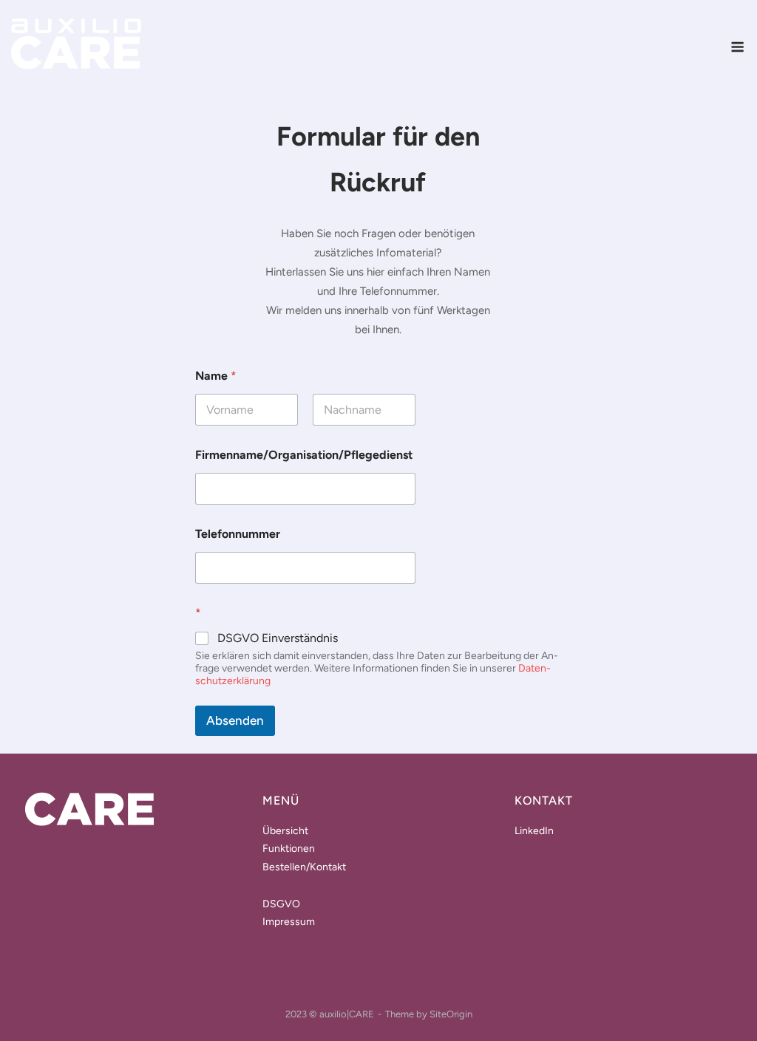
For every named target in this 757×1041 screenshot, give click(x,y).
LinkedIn (534, 831)
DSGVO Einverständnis (277, 638)
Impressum (288, 921)
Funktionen (288, 848)
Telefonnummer (237, 534)
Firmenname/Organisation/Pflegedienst (304, 455)
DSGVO (281, 904)
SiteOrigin (451, 1014)
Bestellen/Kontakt (304, 867)
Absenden (235, 720)
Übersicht (285, 831)
